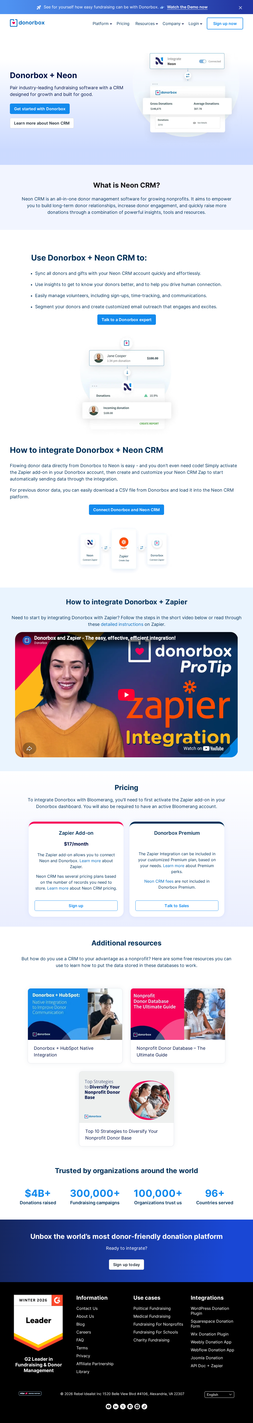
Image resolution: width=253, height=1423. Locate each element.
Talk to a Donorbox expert (127, 319)
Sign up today (126, 1264)
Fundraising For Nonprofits (158, 1324)
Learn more (90, 860)
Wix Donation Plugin (210, 1334)
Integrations (207, 1297)
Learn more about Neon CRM (42, 123)
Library (82, 1371)
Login (194, 23)
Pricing (123, 23)
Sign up (76, 905)
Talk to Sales (177, 905)
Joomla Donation (207, 1357)
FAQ (80, 1339)
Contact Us (87, 1308)
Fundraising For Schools (155, 1332)
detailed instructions (122, 624)
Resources (145, 23)
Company (172, 23)
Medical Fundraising (151, 1316)
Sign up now (225, 23)
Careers (83, 1332)
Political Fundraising (152, 1308)
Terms (82, 1347)
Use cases (146, 1297)
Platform (101, 23)
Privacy (83, 1355)
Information (92, 1297)
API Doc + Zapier (207, 1365)
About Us (85, 1316)
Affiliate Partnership (95, 1363)
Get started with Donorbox (39, 108)
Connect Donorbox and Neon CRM (126, 509)
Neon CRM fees (158, 881)
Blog (80, 1324)
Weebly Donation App (211, 1341)
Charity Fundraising (151, 1339)
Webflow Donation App (212, 1349)
